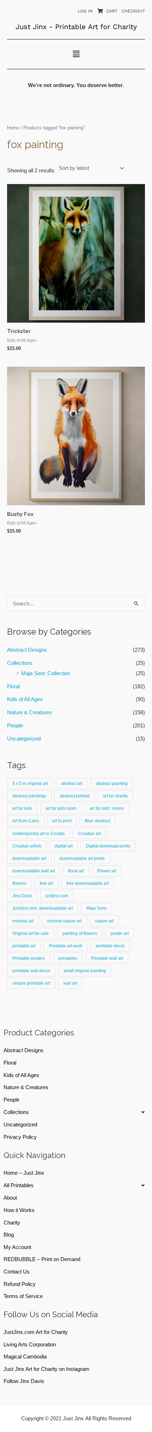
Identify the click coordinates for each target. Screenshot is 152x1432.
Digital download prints (108, 846)
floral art (76, 870)
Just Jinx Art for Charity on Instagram (46, 1369)
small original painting (85, 970)
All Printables (19, 1185)
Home (13, 127)
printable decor (110, 945)
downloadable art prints (82, 858)
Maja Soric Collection (45, 673)
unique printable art (31, 983)
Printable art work (65, 945)
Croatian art (89, 833)
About (10, 1198)
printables (67, 958)
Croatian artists (26, 846)
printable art (23, 945)
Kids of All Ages (25, 699)
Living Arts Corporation (30, 1344)
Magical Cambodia (25, 1357)
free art (46, 883)
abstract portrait (74, 795)
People (15, 725)
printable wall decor (31, 970)
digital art (63, 846)
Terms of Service (23, 1296)
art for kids (22, 808)
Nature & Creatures (29, 712)
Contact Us (17, 1272)
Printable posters (28, 958)
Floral (13, 686)
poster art (120, 933)
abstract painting (112, 783)
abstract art (71, 783)
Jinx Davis (22, 895)
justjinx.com (57, 895)
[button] (76, 54)
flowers (19, 883)
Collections (20, 663)
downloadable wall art (33, 870)
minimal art (23, 921)
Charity (12, 1223)
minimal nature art (64, 921)
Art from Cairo (25, 820)
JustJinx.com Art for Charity (36, 1332)
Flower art (106, 870)
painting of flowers (79, 933)
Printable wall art (107, 958)
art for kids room (61, 808)
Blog (9, 1235)
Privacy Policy (20, 1137)
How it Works (19, 1210)
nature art (104, 921)
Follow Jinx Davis (24, 1381)
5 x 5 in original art (30, 783)
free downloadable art (87, 883)
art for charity (115, 795)
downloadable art (29, 858)
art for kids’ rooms (107, 808)
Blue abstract (97, 820)
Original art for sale (30, 933)
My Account (17, 1247)
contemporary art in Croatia (38, 833)
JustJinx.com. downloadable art (42, 908)
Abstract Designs (27, 650)
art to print (61, 820)
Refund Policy (20, 1284)
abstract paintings (29, 795)
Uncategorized (24, 739)
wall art (70, 983)
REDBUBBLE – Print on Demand (42, 1259)
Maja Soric (96, 908)
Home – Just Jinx (24, 1173)
